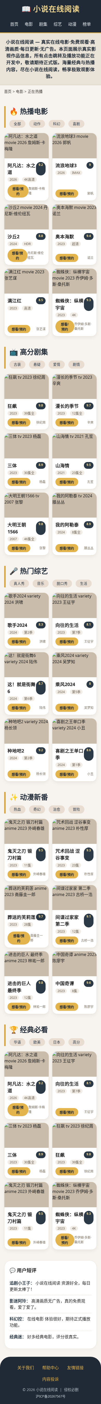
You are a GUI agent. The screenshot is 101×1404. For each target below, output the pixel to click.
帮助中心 (50, 1368)
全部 (17, 123)
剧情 (76, 364)
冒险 (76, 809)
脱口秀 (62, 583)
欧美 (37, 1042)
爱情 (56, 364)
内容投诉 (50, 1379)
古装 (17, 364)
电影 (29, 24)
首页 (14, 24)
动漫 (72, 24)
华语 (17, 1042)
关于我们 (25, 1368)
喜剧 (76, 123)
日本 (56, 1042)
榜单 (87, 24)
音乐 (40, 583)
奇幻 (37, 809)
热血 (17, 809)
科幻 (56, 123)
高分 (76, 1042)
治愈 (56, 809)
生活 (83, 583)
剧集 (43, 24)
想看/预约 (18, 191)
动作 (37, 123)
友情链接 (75, 1368)
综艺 (58, 24)
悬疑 (37, 364)
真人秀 (19, 583)
